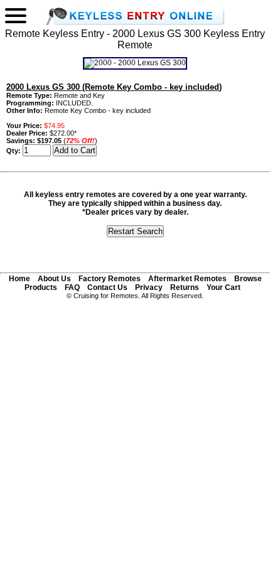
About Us (54, 278)
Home (19, 278)
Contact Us (107, 287)
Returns (184, 287)
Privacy (149, 287)
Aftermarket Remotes (187, 278)
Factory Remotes (109, 278)
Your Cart (223, 287)
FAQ (72, 287)
